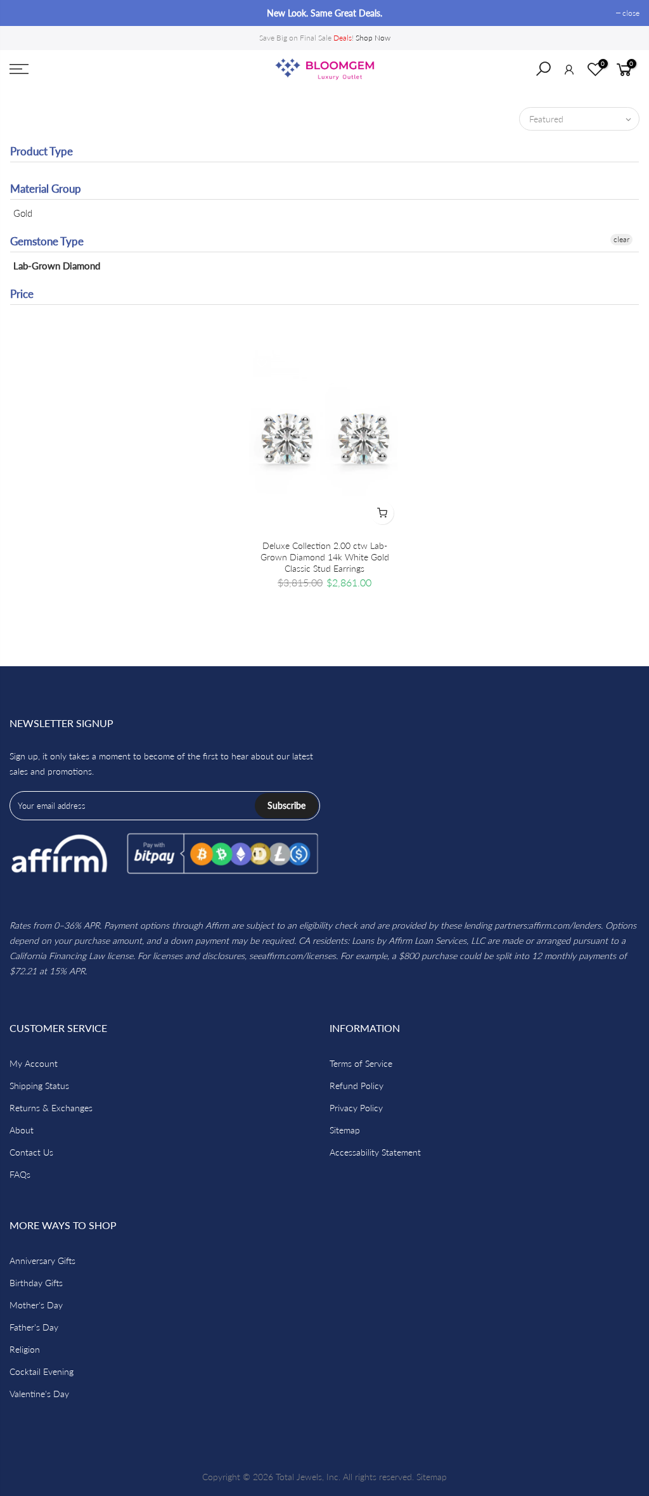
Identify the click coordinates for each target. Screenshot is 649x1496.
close (24, 13)
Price (22, 293)
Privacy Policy (356, 1107)
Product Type (41, 151)
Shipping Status (39, 1085)
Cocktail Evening (42, 1371)
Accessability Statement (375, 1152)
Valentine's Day (39, 1393)
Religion (25, 1349)
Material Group (45, 188)
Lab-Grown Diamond (56, 265)
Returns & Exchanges (51, 1107)
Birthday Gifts (36, 1282)
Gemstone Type (47, 241)
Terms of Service (361, 1063)
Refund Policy (356, 1085)
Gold (22, 213)
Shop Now (373, 37)
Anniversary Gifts (42, 1260)
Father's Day (34, 1327)
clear (621, 239)
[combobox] (551, 73)
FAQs (20, 1174)
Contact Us (31, 1152)
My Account (34, 1063)
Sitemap (345, 1130)
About (22, 1130)
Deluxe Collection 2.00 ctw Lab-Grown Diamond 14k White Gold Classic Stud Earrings (324, 557)
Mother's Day (36, 1304)
